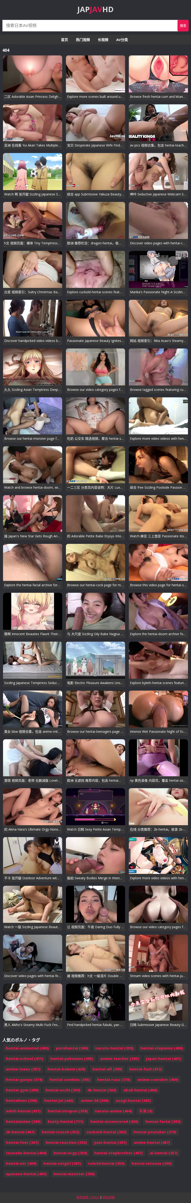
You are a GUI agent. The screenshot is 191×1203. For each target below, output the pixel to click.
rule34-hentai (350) (106, 1163)
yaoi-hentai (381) (110, 1142)
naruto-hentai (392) (114, 1048)
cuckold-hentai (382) (106, 1132)
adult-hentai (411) (23, 1111)
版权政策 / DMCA (88, 1197)
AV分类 (122, 39)
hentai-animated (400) (27, 1048)
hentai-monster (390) (74, 1173)
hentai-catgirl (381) (62, 1163)
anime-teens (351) (23, 1069)
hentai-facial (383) (163, 1121)
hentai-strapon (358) (68, 1111)
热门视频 (83, 39)
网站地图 (108, 1197)
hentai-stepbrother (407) (118, 1152)
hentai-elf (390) (107, 1069)
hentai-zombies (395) (70, 1079)
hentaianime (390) (23, 1121)
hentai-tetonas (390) (152, 1163)
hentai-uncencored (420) (114, 1121)
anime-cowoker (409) (157, 1079)
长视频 (103, 39)
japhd (95, 9)
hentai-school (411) (24, 1058)
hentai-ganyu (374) (24, 1079)
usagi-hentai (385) (133, 1100)
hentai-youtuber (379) (154, 1132)
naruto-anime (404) (113, 1111)
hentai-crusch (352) (60, 1132)
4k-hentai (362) (101, 1090)
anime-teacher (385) (119, 1058)
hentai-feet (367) (22, 1142)
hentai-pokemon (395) (71, 1058)
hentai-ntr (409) (21, 1163)
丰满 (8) (146, 1111)
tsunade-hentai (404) (26, 1152)
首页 (64, 39)
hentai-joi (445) (59, 1100)
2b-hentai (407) (20, 1132)
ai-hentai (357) (164, 1152)
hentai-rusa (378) (113, 1079)
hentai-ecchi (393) (63, 1090)
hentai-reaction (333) (66, 1142)
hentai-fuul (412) (145, 1069)
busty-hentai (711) (65, 1121)
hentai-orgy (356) (70, 1152)
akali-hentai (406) (140, 1090)
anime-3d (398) (95, 1100)
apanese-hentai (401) (26, 1173)
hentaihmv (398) (21, 1100)
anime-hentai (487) (152, 1142)
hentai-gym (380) (22, 1090)
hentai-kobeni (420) (66, 1069)
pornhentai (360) (72, 1048)
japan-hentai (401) (163, 1058)
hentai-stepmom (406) (161, 1048)
